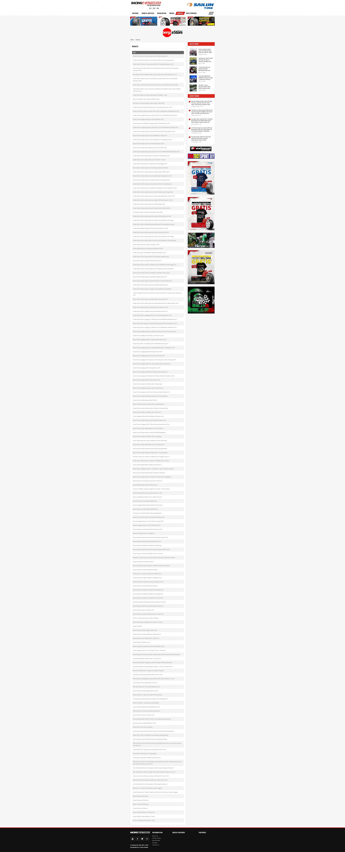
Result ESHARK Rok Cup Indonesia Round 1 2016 (147, 493)
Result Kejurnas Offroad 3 (141, 800)
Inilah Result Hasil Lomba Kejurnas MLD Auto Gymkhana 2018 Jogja (153, 220)
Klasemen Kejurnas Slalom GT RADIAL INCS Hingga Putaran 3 (151, 456)
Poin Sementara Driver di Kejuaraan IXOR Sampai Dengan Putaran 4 (153, 768)
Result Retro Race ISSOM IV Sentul (143, 561)
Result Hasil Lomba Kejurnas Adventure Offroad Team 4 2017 (151, 273)
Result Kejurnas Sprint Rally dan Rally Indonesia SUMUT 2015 (151, 549)
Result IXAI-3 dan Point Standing (142, 727)
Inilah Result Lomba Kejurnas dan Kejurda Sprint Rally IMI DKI (151, 208)
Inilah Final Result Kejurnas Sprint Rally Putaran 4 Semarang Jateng (153, 60)
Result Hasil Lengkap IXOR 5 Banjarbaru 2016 (146, 368)
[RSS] (147, 840)
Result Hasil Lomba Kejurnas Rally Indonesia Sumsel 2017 (150, 299)
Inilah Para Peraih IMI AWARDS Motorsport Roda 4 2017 (149, 252)
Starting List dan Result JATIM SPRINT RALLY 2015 (148, 674)
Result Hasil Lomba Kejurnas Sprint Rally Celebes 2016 (149, 420)
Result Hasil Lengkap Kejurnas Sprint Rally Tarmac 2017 (149, 339)
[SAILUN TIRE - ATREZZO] (143, 21)
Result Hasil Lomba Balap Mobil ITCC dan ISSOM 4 (148, 428)
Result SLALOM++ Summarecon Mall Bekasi (146, 703)
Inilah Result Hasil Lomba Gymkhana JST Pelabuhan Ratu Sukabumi (153, 269)
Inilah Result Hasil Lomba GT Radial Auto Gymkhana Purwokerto (152, 289)
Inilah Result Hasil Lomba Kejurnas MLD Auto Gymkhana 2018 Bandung (154, 240)
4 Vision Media (143, 847)
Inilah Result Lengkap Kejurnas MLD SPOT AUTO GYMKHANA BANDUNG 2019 (156, 151)
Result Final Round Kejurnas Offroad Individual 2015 (149, 517)
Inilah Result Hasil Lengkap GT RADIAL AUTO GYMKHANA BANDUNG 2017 (155, 319)
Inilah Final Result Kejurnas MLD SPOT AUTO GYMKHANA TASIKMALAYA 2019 (156, 111)
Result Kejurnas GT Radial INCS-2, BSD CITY (146, 638)
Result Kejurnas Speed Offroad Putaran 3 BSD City (148, 614)
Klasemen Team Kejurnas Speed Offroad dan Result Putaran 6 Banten (154, 557)
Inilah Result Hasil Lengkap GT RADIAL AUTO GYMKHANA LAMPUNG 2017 (155, 327)
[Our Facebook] (137, 840)
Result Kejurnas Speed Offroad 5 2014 (144, 723)
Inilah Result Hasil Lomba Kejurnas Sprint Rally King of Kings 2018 (153, 192)
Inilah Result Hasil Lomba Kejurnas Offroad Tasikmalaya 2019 (151, 156)
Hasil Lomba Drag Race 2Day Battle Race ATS (146, 707)
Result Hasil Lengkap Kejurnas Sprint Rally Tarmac (148, 388)
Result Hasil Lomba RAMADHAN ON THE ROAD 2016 (148, 444)
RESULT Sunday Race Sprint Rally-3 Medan (146, 618)
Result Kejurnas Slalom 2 (140, 808)
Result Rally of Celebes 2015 (141, 642)
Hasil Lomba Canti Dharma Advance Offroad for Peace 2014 (151, 776)
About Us (155, 836)
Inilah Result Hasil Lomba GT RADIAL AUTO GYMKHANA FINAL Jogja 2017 (154, 265)
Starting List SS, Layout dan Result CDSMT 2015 (147, 574)
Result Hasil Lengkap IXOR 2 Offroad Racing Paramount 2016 (151, 424)
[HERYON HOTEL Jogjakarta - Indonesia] (201, 240)
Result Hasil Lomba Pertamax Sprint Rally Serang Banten (150, 448)
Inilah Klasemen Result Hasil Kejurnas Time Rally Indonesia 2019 (152, 107)
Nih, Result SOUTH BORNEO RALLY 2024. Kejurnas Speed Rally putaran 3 (155, 74)
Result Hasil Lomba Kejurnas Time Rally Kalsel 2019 (148, 143)
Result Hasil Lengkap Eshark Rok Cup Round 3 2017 (148, 335)
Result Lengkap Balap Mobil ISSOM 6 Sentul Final (148, 505)
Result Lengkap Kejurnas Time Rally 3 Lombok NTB (148, 521)
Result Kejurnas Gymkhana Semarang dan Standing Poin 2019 (151, 123)
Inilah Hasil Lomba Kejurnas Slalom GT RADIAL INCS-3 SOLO (151, 461)
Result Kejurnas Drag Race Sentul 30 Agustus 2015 (148, 582)
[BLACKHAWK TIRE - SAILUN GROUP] (201, 21)
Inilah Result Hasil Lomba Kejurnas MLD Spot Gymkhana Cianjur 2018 (154, 196)
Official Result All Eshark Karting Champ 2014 (146, 711)
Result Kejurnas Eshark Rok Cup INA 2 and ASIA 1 (148, 481)
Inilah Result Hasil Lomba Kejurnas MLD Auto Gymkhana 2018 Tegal (153, 236)
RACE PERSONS (191, 13)
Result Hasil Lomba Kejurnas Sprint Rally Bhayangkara (149, 432)
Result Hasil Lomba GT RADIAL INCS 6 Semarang (147, 384)
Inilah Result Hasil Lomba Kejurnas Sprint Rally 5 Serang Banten (152, 184)
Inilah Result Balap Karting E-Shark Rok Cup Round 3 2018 (150, 228)
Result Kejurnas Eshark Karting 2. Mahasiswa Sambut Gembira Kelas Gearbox (156, 654)
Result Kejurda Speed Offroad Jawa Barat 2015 (147, 541)
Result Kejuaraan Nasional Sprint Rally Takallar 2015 (148, 646)
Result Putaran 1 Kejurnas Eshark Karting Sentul (147, 695)
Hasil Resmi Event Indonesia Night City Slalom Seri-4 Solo (150, 780)
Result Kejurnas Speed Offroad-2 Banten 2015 (147, 634)
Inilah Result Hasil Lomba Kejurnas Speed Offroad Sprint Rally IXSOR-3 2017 (156, 303)
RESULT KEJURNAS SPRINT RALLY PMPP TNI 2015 (147, 497)
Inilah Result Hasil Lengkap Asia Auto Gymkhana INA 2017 (150, 311)
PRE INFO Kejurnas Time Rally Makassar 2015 (146, 687)
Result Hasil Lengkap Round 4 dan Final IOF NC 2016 (149, 356)
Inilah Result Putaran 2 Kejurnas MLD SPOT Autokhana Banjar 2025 (153, 64)
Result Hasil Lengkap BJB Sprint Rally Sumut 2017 (148, 352)
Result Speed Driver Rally (140, 796)
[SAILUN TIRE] (201, 178)
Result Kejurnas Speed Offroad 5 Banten (145, 570)
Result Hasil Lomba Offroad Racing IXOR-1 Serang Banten (150, 452)
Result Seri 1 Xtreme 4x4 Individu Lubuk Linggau (147, 788)
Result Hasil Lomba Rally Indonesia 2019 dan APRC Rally (150, 147)
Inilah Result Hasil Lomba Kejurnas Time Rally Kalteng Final (151, 256)
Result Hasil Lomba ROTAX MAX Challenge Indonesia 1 (149, 473)
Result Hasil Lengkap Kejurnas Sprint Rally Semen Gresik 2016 (151, 364)
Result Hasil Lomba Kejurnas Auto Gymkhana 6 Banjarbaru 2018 (152, 176)
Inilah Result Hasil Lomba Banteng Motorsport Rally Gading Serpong (153, 224)
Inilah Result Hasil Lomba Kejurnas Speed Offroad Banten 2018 (152, 216)
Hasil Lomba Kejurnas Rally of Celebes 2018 (146, 244)
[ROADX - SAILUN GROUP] (172, 21)
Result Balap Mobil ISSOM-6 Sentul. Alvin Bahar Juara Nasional (152, 719)
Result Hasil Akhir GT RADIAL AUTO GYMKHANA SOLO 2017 (150, 343)
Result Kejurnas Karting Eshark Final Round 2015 (147, 529)
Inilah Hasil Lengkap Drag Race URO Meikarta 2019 (148, 119)
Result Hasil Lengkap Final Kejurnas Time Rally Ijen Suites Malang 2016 (154, 360)
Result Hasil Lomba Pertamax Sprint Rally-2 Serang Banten (150, 408)
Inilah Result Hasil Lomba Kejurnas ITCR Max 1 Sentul (149, 160)
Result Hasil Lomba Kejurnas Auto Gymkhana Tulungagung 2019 (152, 139)
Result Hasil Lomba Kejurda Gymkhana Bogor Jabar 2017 (150, 277)
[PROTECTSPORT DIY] (201, 156)
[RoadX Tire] (201, 214)
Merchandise (156, 840)
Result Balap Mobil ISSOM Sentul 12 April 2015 (147, 658)
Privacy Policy (156, 838)
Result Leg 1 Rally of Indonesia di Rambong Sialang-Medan (150, 735)
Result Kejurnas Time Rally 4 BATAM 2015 (145, 509)
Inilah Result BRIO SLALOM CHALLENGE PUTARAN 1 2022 (150, 95)
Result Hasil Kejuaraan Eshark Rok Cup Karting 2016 (148, 404)
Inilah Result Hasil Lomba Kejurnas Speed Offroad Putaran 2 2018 (153, 200)
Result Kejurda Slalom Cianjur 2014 (143, 715)
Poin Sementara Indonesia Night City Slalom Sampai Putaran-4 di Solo (154, 772)
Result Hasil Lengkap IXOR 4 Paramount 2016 (146, 380)
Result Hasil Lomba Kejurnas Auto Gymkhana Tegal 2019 (150, 135)
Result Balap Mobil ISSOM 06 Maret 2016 (145, 485)
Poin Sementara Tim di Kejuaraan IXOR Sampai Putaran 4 (150, 784)
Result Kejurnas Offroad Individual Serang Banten (148, 594)
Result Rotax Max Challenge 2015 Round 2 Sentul (148, 622)
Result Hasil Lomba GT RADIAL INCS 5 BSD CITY (147, 412)
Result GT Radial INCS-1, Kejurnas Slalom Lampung (148, 670)
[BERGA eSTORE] (173, 33)
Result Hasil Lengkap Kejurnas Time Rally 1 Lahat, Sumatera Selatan (153, 469)
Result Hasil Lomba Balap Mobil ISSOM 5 (145, 400)
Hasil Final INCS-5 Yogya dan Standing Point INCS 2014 (149, 749)
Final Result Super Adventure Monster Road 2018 (148, 212)
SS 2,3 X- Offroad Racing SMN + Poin (144, 820)
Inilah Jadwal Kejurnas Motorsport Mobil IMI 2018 (148, 248)
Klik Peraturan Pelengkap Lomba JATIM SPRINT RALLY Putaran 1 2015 (153, 679)
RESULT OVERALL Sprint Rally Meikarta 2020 (146, 99)
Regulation (161, 13)
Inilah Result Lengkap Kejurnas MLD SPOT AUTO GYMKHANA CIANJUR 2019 (155, 127)
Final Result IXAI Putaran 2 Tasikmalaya (144, 753)
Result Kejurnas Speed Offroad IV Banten (145, 586)
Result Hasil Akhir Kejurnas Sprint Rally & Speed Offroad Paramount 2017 (155, 323)
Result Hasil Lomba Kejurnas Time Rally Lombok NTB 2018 (150, 168)
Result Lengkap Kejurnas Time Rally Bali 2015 (146, 525)
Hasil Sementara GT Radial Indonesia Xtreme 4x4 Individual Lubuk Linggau (155, 792)
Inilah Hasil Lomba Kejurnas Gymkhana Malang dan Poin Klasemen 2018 (155, 188)
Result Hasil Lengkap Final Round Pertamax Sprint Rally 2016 (151, 392)
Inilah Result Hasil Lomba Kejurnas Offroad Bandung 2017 (150, 285)
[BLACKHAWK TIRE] (201, 267)
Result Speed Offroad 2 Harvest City (144, 812)
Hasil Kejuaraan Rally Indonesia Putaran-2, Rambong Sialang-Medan (153, 731)
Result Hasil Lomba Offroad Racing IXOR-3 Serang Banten (150, 396)
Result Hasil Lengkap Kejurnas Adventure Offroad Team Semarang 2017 (154, 331)
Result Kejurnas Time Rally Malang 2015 (145, 501)
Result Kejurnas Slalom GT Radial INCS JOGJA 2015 (148, 590)
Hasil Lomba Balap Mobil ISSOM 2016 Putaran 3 (147, 465)
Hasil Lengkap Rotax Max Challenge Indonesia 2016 (148, 416)
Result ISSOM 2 (137, 626)
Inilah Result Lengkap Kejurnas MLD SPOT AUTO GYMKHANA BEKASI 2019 (155, 115)
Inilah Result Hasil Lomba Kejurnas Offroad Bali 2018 (149, 204)
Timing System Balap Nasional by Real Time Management (150, 699)
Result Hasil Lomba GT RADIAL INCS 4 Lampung (147, 436)
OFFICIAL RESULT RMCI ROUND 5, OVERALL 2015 (147, 578)
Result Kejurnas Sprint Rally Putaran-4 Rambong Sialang (150, 739)
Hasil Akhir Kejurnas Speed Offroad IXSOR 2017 (147, 260)
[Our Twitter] (142, 840)
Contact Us (155, 845)
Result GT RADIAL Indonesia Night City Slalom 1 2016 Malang (151, 489)
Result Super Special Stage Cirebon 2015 (145, 630)
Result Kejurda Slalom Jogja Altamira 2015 (145, 691)
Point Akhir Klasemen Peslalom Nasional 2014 (146, 757)
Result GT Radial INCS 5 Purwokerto (143, 533)
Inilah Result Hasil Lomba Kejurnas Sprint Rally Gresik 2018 (151, 232)
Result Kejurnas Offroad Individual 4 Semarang (147, 545)
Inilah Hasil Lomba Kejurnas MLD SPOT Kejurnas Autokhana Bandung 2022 (155, 85)
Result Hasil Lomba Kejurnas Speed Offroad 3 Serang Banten (151, 180)
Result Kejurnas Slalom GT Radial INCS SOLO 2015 (148, 598)
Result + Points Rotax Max (140, 804)
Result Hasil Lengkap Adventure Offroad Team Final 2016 (150, 372)
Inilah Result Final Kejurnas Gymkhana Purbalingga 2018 (150, 164)
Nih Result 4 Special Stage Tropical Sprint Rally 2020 (148, 103)
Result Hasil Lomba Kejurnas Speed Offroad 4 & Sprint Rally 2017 (152, 281)
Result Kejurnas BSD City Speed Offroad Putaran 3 (148, 606)
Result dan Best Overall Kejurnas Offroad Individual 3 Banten (151, 565)
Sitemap (154, 842)
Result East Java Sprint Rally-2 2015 (143, 610)
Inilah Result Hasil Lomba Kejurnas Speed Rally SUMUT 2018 (151, 172)
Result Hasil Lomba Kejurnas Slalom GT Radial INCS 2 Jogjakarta (152, 477)
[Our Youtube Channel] (132, 840)
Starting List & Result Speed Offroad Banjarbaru (147, 513)
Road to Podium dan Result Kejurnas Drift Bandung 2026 (150, 56)
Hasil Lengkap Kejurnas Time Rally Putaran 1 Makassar (149, 650)
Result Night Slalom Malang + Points (144, 816)
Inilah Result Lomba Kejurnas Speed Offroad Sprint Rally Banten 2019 (154, 131)
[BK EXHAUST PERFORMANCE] (200, 149)
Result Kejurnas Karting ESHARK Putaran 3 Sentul (148, 553)
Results (180, 13)
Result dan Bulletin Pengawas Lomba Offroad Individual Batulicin (152, 662)
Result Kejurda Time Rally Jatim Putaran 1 (145, 683)
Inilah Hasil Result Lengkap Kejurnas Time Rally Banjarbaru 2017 (152, 315)
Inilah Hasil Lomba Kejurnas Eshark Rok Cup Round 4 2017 (150, 307)
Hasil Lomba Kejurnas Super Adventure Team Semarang (150, 440)
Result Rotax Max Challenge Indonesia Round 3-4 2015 (149, 602)
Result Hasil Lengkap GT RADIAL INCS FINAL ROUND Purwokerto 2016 (153, 376)
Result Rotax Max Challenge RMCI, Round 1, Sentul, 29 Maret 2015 (153, 666)
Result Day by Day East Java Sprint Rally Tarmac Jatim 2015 (150, 537)
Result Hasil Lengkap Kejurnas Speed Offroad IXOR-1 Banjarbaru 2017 (154, 347)
